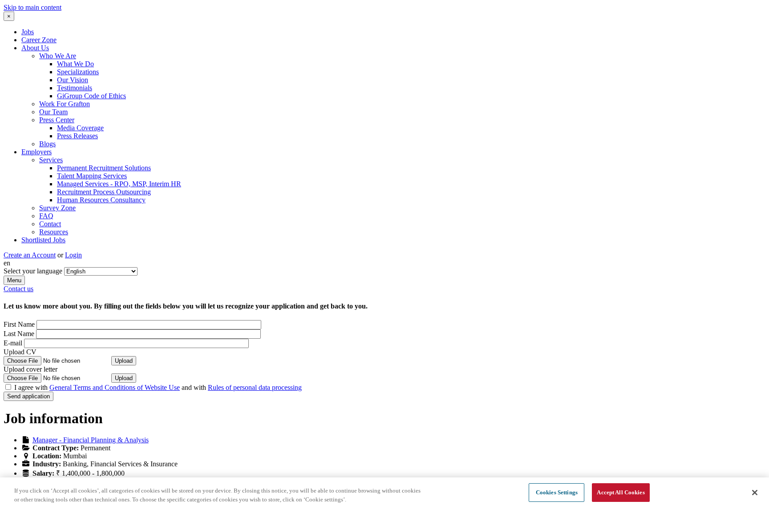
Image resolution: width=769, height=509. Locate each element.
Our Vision (72, 80)
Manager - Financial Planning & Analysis (90, 440)
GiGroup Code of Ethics (91, 96)
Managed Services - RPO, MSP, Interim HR (119, 184)
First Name (19, 324)
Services (51, 160)
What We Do (75, 64)
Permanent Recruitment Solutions (104, 168)
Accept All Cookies (620, 492)
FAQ (46, 216)
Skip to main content (32, 7)
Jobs (27, 32)
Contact (50, 224)
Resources (53, 232)
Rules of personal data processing (255, 387)
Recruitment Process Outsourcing (104, 192)
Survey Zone (57, 208)
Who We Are (57, 56)
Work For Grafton (64, 104)
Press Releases (77, 136)
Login (73, 255)
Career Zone (39, 40)
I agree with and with (158, 387)
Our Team (53, 112)
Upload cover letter (30, 369)
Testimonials (74, 88)
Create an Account (30, 255)
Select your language (33, 271)
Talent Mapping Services (92, 176)
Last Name (19, 333)
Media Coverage (80, 128)
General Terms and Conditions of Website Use (114, 387)
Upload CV (20, 352)
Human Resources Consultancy (101, 200)
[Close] (755, 492)
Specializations (78, 72)
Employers (36, 152)
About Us (35, 48)
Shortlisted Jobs (43, 240)
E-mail (13, 343)
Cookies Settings (557, 492)
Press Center (56, 120)
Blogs (47, 144)
